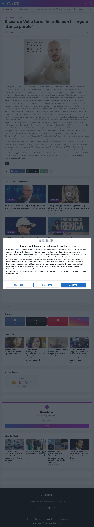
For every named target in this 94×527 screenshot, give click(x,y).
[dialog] (47, 263)
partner (18, 249)
